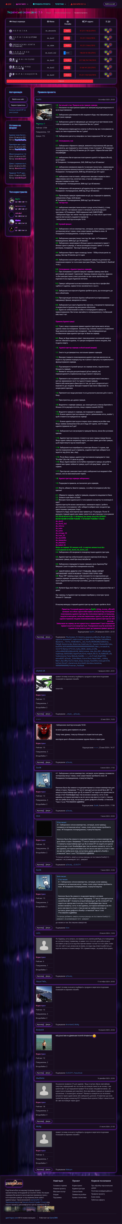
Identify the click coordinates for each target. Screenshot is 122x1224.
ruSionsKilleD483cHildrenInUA (67, 651)
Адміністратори (78, 1189)
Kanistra (82, 637)
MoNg (77, 1024)
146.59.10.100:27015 (88, 53)
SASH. (83, 649)
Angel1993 (102, 656)
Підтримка (57, 1197)
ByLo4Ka (64, 661)
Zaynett (96, 644)
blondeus (90, 663)
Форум (48, 13)
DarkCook (85, 644)
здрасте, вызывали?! (64, 639)
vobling (105, 658)
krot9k (94, 649)
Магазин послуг (59, 1191)
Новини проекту (59, 1189)
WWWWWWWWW (62, 666)
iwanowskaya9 (20, 159)
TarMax (98, 639)
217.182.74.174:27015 (87, 60)
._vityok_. (69, 714)
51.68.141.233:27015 (88, 68)
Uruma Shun (86, 658)
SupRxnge (59, 654)
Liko (83, 642)
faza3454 (94, 661)
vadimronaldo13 (79, 639)
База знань (95, 1197)
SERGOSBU (68, 654)
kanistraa (97, 663)
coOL (38, 933)
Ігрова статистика (79, 1197)
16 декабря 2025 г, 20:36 (106, 1078)
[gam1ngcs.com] (14, 1184)
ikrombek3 (82, 663)
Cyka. (110, 644)
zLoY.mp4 (93, 656)
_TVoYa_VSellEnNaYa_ (73, 642)
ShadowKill (103, 644)
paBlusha (96, 637)
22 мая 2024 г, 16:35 (108, 719)
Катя (84, 654)
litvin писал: (61, 876)
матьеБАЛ (60, 658)
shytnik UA (40, 671)
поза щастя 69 (104, 661)
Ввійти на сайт (110, 4)
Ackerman (77, 644)
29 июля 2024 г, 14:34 (107, 933)
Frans (69, 656)
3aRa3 (81, 651)
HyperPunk (77, 654)
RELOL (95, 654)
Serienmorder (67, 644)
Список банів (77, 1191)
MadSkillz (40, 1078)
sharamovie (72, 663)
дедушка (88, 637)
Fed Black (80, 666)
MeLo (97, 646)
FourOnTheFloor (21, 140)
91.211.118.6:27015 (87, 45)
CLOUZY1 (77, 865)
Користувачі (77, 1186)
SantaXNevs (106, 639)
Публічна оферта (98, 1200)
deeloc (89, 649)
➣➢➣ (86, 656)
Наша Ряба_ (97, 658)
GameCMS (53, 1218)
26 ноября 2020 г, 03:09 (106, 99)
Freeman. (72, 666)
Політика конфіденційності (101, 1191)
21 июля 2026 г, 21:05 (107, 1126)
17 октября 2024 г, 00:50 (106, 981)
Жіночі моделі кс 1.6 (17, 154)
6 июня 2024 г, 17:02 (108, 768)
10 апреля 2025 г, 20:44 (106, 1030)
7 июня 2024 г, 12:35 (108, 870)
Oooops (86, 661)
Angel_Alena (106, 637)
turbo (78, 649)
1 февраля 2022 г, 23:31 (106, 671)
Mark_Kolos (90, 639)
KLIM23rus (104, 642)
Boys (81, 661)
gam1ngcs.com (12, 1218)
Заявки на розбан (79, 1194)
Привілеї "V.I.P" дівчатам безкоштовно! (25, 173)
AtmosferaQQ (20, 168)
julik (109, 651)
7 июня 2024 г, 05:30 (108, 816)
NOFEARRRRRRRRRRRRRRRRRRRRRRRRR (79, 646)
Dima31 (65, 663)
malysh (89, 654)
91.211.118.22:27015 (88, 31)
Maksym (69, 1170)
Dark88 (81, 656)
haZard (58, 663)
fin (100, 654)
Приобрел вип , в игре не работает (23, 144)
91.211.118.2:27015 (87, 38)
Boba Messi (76, 658)
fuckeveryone (61, 656)
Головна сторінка (60, 1186)
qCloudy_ (68, 658)
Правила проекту (98, 1194)
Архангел (59, 642)
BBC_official (102, 651)
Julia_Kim (93, 651)
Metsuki (75, 656)
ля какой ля (104, 646)
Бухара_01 (73, 637)
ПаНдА (58, 644)
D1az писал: (62, 822)
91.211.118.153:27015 (87, 75)
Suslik (38, 767)
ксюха (86, 651)
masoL (76, 661)
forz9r (88, 642)
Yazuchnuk (78, 1073)
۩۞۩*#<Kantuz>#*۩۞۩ (66, 649)
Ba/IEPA (59, 646)
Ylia (67, 637)
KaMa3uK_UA (106, 654)
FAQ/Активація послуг (63, 13)
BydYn (38, 99)
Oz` (90, 644)
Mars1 (58, 661)
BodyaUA (40, 1030)
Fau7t (70, 661)
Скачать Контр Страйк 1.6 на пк (34, 1202)
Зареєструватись (18, 105)
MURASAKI (95, 642)
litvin (38, 816)
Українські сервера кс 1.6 (24, 12)
